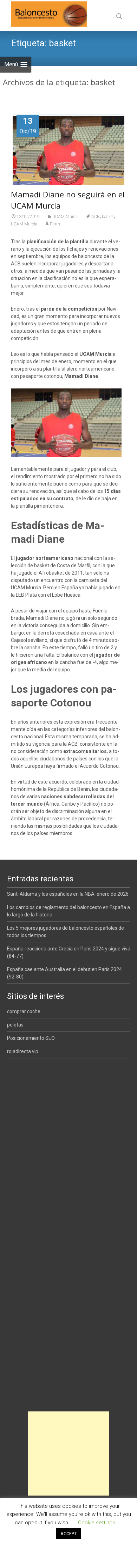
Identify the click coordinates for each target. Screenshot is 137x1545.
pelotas (15, 1025)
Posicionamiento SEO (31, 1038)
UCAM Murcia (65, 216)
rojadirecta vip (22, 1051)
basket (108, 216)
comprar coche (23, 1011)
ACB (95, 216)
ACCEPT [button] (68, 1533)
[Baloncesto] (43, 14)
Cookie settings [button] (96, 1522)
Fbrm (55, 224)
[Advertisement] (68, 1453)
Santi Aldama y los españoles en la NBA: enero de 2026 (68, 894)
